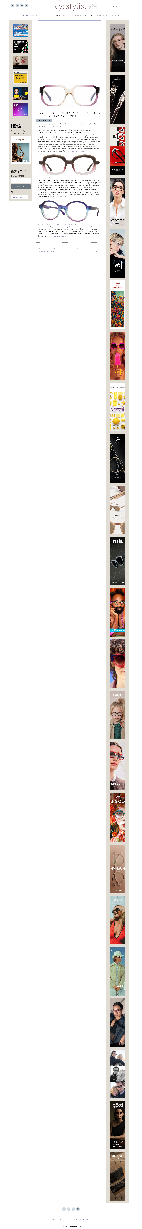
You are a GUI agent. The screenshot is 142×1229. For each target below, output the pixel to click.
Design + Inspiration (30, 15)
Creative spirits (97, 15)
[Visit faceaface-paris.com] (117, 687)
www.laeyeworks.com (58, 197)
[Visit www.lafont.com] (117, 225)
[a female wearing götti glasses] (117, 1148)
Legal (82, 1219)
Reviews (48, 15)
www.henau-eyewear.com (76, 151)
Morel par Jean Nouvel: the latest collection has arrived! (50, 250)
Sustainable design (78, 15)
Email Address (17, 176)
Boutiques (60, 15)
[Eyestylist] (66, 6)
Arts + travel (114, 15)
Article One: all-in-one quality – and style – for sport (85, 250)
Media (88, 1219)
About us (62, 1219)
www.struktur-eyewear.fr (57, 236)
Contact (54, 1219)
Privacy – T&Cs (73, 1219)
